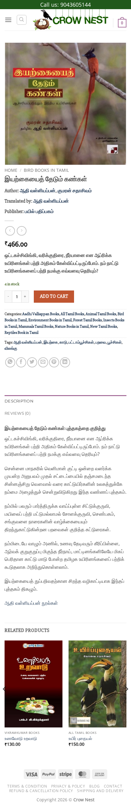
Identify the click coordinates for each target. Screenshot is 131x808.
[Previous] (5, 701)
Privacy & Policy (68, 786)
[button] (8, 19)
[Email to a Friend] (43, 362)
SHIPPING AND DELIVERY (100, 790)
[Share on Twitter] (32, 362)
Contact (113, 786)
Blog (94, 786)
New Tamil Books (103, 326)
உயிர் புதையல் (80, 738)
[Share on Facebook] (21, 362)
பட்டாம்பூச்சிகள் (81, 342)
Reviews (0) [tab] (17, 413)
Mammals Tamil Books (36, 326)
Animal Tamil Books (101, 314)
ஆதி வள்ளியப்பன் (37, 191)
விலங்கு (11, 348)
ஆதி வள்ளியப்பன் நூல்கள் (32, 603)
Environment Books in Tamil (50, 320)
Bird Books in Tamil (46, 170)
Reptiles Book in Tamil (21, 332)
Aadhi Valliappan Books (40, 314)
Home (11, 170)
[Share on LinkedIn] (65, 362)
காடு (63, 342)
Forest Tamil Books (87, 320)
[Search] (22, 20)
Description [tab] (19, 401)
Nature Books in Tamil (72, 326)
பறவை (100, 342)
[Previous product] (21, 231)
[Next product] (10, 231)
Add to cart (54, 296)
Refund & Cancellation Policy (41, 790)
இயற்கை (51, 342)
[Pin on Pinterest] (54, 362)
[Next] (126, 701)
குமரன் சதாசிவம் (75, 191)
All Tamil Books (72, 314)
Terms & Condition (27, 786)
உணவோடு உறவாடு (21, 738)
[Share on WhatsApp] (10, 362)
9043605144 (75, 4)
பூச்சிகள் (115, 342)
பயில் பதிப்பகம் (39, 211)
